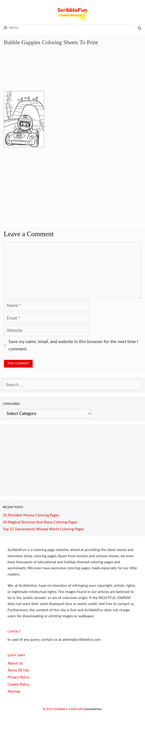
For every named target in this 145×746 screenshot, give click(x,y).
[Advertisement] (72, 71)
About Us (15, 663)
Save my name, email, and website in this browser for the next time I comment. (73, 345)
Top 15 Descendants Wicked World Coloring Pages (43, 529)
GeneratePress (93, 709)
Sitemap (14, 691)
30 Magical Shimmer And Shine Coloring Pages (40, 522)
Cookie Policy (18, 684)
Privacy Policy (18, 677)
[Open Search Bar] (139, 28)
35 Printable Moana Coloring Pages (31, 515)
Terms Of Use (18, 670)
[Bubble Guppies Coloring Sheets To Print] (24, 146)
